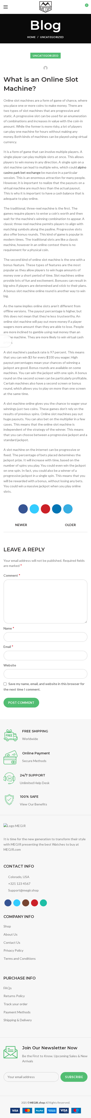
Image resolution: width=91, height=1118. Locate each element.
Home (31, 37)
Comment (12, 575)
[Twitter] (34, 509)
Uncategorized (52, 37)
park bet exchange (27, 172)
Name (9, 628)
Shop (7, 926)
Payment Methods (17, 1012)
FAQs (8, 988)
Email (8, 646)
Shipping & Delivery (18, 1020)
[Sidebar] (6, 341)
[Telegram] (68, 509)
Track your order (16, 1004)
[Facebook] (23, 509)
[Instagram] (25, 902)
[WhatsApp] (43, 902)
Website (10, 665)
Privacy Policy (13, 950)
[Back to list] (45, 524)
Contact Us (12, 942)
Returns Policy (14, 996)
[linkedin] (56, 509)
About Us (11, 934)
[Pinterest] (45, 509)
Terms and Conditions (20, 958)
